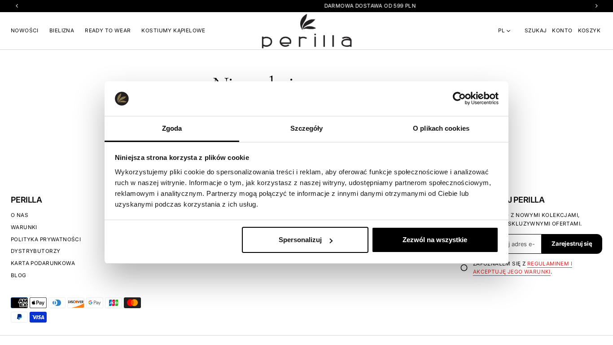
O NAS (19, 215)
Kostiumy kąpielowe (173, 30)
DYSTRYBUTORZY (35, 251)
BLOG (18, 275)
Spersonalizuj (300, 239)
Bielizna (61, 30)
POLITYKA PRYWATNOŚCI (46, 239)
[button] (535, 31)
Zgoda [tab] (172, 128)
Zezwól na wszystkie (435, 239)
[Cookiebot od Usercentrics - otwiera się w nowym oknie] (459, 98)
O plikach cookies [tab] (441, 128)
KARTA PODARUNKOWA (43, 263)
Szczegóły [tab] (306, 128)
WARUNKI (24, 227)
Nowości (25, 30)
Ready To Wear (108, 30)
